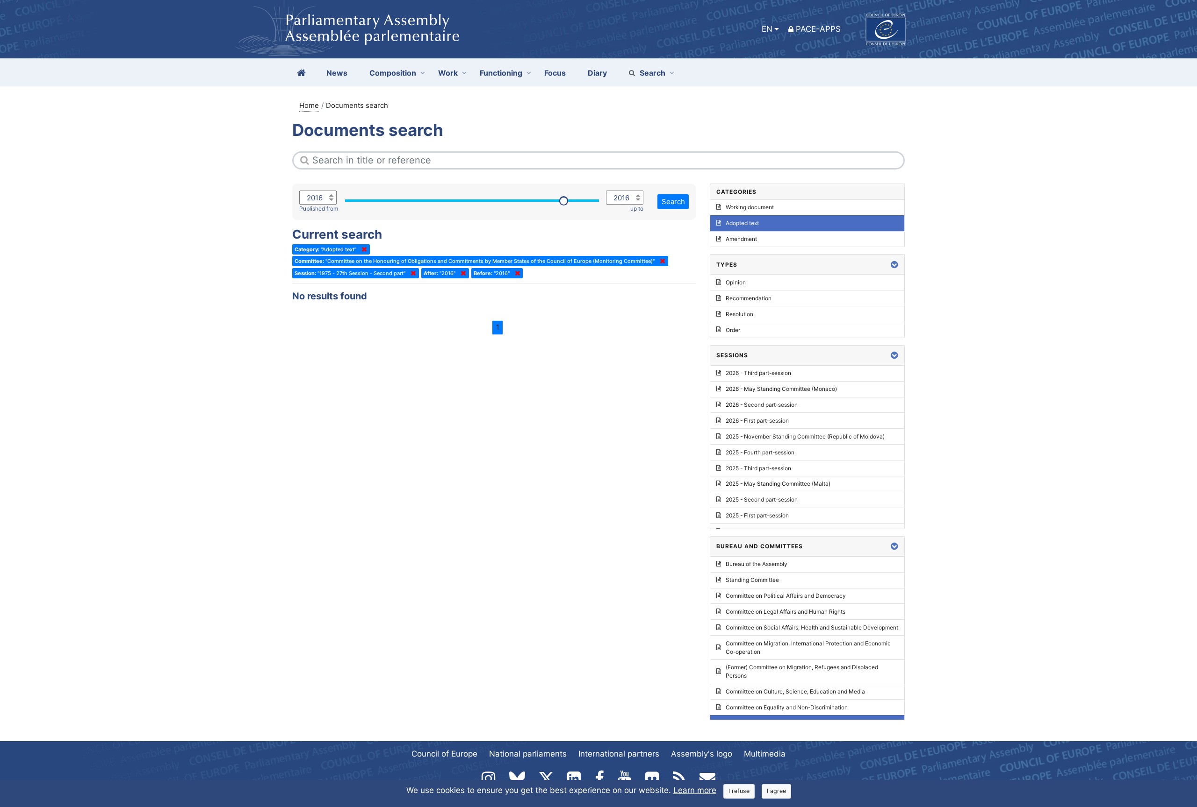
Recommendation (749, 298)
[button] (894, 264)
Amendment (741, 238)
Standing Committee (752, 579)
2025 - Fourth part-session (760, 452)
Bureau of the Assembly (756, 563)
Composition (392, 73)
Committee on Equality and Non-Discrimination (787, 707)
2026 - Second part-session (762, 404)
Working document (750, 207)
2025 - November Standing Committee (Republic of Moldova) (805, 436)
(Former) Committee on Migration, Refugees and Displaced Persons (802, 671)
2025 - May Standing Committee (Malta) (778, 483)
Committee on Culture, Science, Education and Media (795, 691)
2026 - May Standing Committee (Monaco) (781, 388)
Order (733, 329)
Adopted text (742, 223)
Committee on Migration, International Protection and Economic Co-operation (808, 647)
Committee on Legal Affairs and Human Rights (785, 611)
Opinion (736, 282)
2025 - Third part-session (758, 468)
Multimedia (765, 753)
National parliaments (528, 753)
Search (652, 73)
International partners (618, 753)
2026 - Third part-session (758, 372)
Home (309, 105)
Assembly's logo (701, 753)
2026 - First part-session (757, 420)
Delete (362, 249)
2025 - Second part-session (762, 499)
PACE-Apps (818, 29)
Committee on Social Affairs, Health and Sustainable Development (812, 627)
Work (448, 73)
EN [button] (767, 29)
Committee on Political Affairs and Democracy (786, 595)
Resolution (739, 314)
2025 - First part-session (757, 515)
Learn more (694, 790)
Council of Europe (444, 753)
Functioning (501, 73)
